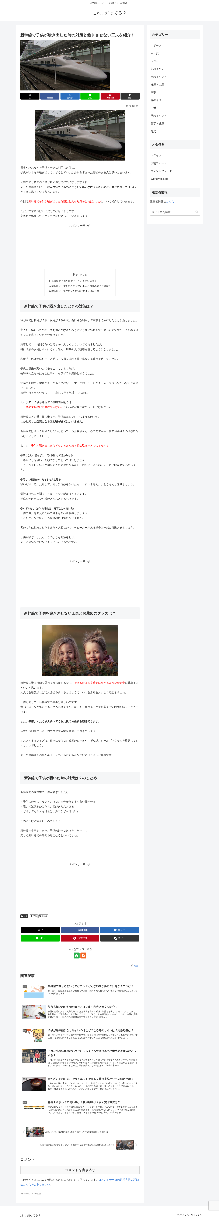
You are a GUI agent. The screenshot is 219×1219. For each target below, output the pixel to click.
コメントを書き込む (80, 1170)
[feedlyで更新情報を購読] (77, 955)
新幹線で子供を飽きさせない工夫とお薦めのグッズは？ (81, 285)
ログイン (156, 155)
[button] (130, 96)
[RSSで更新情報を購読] (83, 955)
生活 (25, 916)
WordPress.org (159, 178)
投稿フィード (159, 163)
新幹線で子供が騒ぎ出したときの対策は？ (74, 281)
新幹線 (44, 916)
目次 (75, 274)
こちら (170, 201)
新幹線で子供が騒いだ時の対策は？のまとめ (75, 290)
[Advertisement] (80, 246)
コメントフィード (161, 171)
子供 (35, 916)
